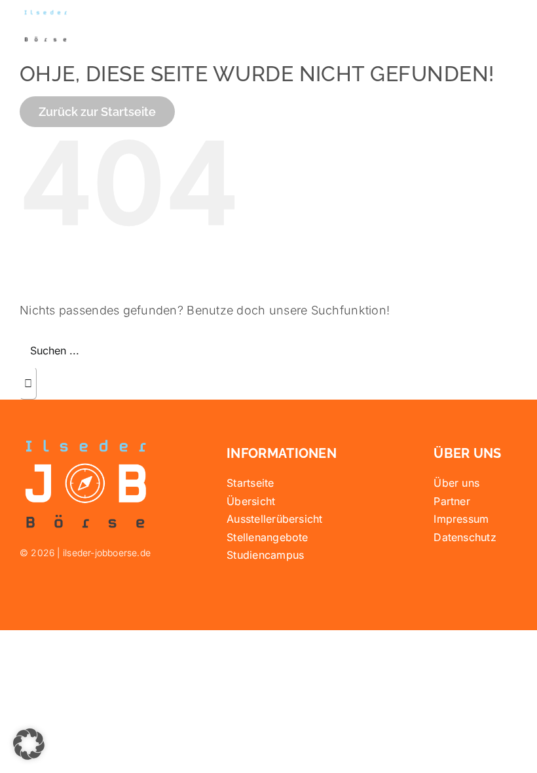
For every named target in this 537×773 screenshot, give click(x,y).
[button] (29, 744)
